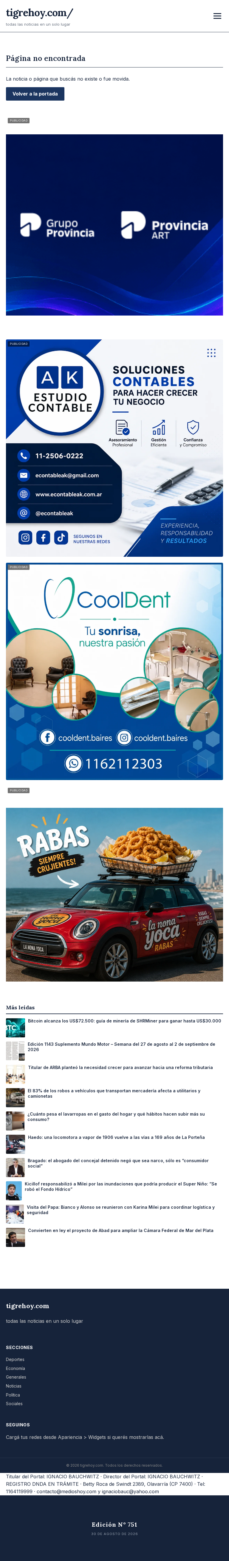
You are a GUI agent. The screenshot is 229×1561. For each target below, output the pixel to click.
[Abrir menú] (217, 16)
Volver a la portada (35, 94)
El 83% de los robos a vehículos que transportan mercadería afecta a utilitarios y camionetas (114, 1093)
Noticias (13, 1385)
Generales (16, 1376)
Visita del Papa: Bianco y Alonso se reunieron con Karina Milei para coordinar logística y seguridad (121, 1210)
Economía (15, 1368)
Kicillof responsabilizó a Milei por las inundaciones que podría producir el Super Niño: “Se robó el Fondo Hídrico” (121, 1186)
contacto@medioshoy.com (66, 1491)
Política (13, 1394)
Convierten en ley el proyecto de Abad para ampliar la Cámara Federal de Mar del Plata (120, 1230)
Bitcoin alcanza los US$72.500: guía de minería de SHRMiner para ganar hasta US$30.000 (124, 1020)
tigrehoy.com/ (39, 12)
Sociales (14, 1403)
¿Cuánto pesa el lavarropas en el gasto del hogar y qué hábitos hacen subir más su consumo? (116, 1116)
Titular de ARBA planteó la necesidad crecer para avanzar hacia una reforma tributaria (120, 1067)
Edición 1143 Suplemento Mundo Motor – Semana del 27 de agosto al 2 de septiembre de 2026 (121, 1047)
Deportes (15, 1359)
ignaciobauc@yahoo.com (130, 1491)
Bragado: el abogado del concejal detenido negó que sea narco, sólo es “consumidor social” (118, 1163)
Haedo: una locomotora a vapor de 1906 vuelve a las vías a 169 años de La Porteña (116, 1137)
